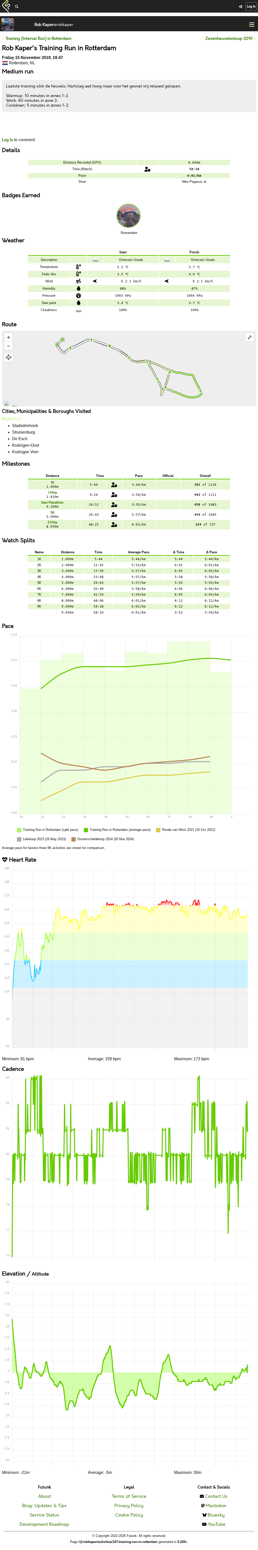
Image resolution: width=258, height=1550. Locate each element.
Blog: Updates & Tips (44, 1505)
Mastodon (216, 1505)
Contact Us (216, 1496)
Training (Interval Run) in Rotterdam (38, 38)
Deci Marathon (52, 503)
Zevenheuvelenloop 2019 (229, 38)
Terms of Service (129, 1496)
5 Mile (52, 523)
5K (52, 513)
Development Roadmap (44, 1524)
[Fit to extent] (8, 357)
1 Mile (52, 493)
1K (52, 483)
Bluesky (216, 1515)
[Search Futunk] (16, 7)
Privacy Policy (129, 1505)
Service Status (44, 1515)
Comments (20, 125)
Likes (9, 129)
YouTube (216, 1524)
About (44, 1496)
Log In (251, 7)
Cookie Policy (129, 1515)
